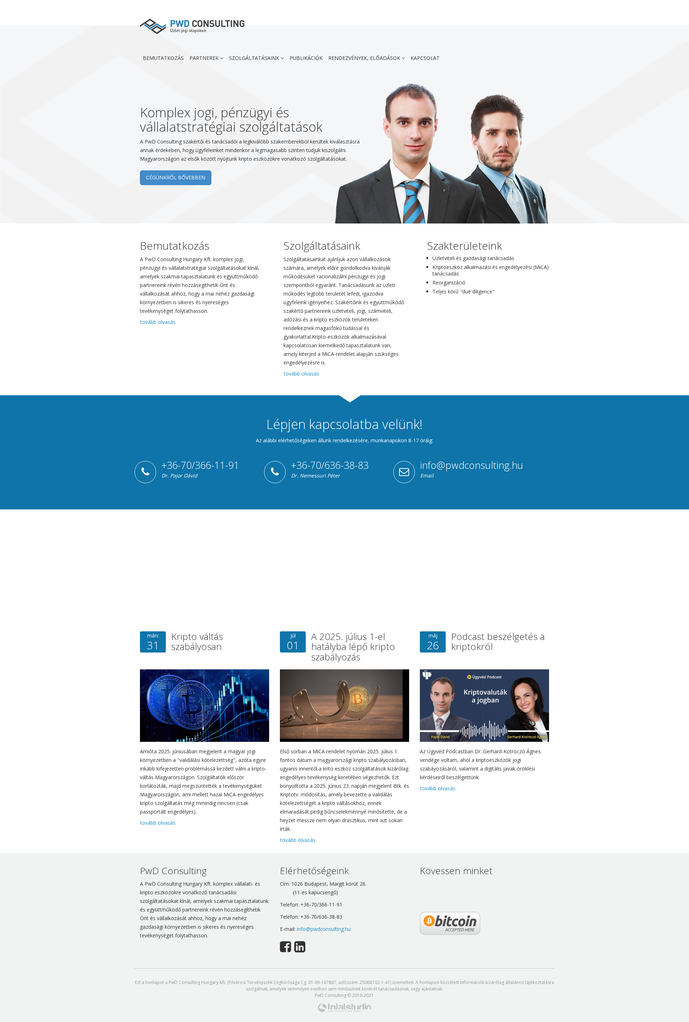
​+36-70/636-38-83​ (330, 465)
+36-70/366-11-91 (200, 465)
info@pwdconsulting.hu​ (324, 929)
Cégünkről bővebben (175, 177)
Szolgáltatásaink (255, 58)
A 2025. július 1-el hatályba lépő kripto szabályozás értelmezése (353, 652)
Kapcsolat (425, 58)
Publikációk (306, 58)
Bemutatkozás (163, 58)
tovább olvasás (157, 322)
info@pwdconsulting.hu (471, 465)
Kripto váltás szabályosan (197, 641)
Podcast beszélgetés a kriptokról (498, 641)
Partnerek (204, 58)
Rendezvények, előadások (365, 58)
